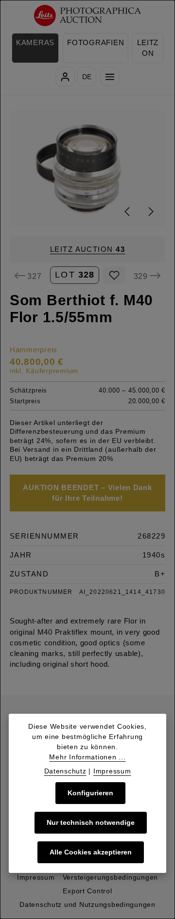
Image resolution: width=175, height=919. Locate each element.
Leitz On (147, 48)
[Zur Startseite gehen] (87, 16)
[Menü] (110, 76)
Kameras (35, 43)
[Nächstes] (150, 211)
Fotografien (95, 43)
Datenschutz (65, 771)
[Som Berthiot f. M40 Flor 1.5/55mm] (87, 169)
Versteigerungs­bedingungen (110, 877)
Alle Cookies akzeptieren (91, 852)
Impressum (36, 877)
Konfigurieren (90, 793)
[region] (87, 169)
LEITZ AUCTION (87, 249)
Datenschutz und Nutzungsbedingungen (87, 904)
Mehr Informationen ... (87, 757)
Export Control (87, 891)
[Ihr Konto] (65, 76)
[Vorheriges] (128, 211)
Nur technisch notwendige (91, 822)
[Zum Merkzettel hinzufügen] (114, 275)
